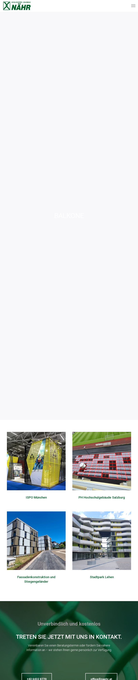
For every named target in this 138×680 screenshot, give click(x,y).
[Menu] (131, 6)
